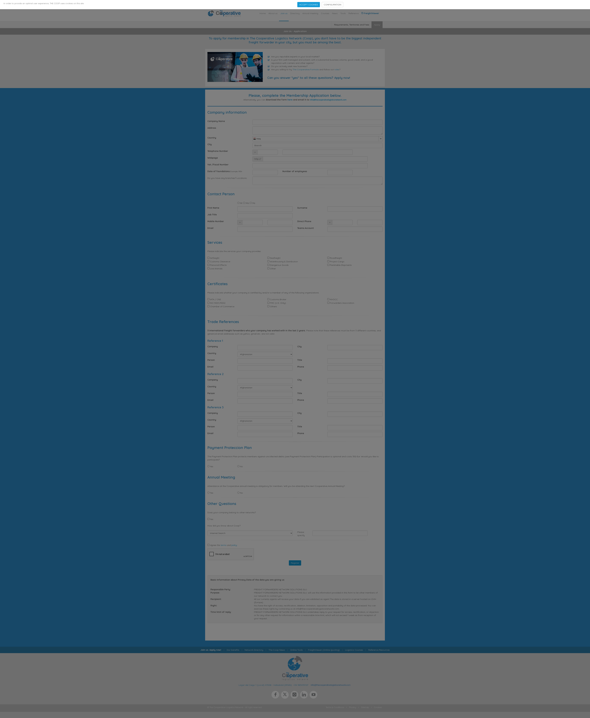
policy (234, 545)
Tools (343, 13)
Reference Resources (379, 650)
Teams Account (305, 228)
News (335, 13)
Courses (325, 13)
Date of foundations (218, 171)
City (209, 144)
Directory (295, 13)
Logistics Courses (354, 650)
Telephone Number (217, 151)
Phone (300, 366)
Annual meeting (310, 13)
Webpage (212, 157)
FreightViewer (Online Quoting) (324, 650)
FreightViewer (371, 13)
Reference (353, 13)
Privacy (352, 707)
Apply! (377, 24)
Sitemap (365, 707)
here (290, 99)
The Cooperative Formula (306, 69)
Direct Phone (304, 221)
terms (223, 545)
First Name (213, 207)
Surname (302, 207)
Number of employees (294, 171)
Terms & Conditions (335, 707)
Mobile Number (215, 221)
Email (210, 228)
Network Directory (254, 650)
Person (211, 360)
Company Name (216, 121)
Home (263, 13)
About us (272, 13)
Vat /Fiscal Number (217, 164)
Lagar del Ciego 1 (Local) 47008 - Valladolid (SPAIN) (265, 684)
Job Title (212, 214)
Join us (283, 13)
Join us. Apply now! (211, 650)
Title (299, 360)
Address (211, 128)
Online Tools (296, 650)
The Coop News (277, 650)
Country (211, 137)
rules (336, 69)
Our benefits (233, 650)
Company (212, 346)
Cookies (378, 707)
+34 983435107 (300, 684)
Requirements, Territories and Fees (351, 24)
